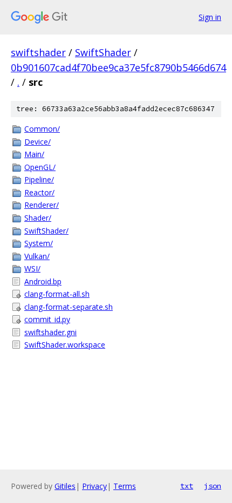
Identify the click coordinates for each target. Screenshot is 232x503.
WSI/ (32, 268)
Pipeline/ (39, 179)
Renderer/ (41, 205)
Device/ (37, 142)
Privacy (94, 486)
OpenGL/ (40, 167)
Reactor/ (39, 192)
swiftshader (38, 52)
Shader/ (37, 218)
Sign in (210, 17)
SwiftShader (103, 52)
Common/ (42, 129)
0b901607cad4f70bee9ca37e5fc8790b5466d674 (118, 67)
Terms (124, 486)
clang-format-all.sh (57, 294)
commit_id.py (47, 319)
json (212, 486)
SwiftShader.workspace (64, 344)
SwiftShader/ (46, 231)
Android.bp (43, 281)
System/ (38, 243)
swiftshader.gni (50, 332)
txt (186, 486)
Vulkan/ (37, 256)
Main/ (34, 154)
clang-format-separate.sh (68, 307)
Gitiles (65, 486)
